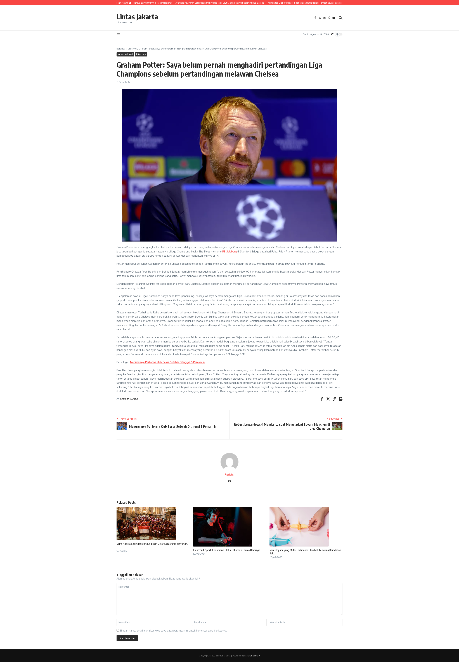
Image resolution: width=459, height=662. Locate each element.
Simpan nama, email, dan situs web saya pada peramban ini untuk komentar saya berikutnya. (173, 630)
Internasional (125, 54)
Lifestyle (132, 48)
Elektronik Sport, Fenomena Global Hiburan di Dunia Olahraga (226, 550)
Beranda (121, 48)
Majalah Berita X (252, 655)
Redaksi (229, 474)
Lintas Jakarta (137, 16)
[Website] (229, 481)
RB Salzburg (229, 251)
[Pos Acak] (332, 34)
